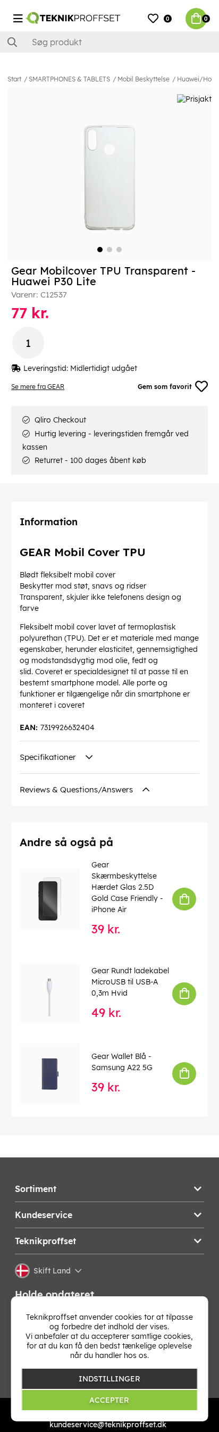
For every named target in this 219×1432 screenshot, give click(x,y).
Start (14, 79)
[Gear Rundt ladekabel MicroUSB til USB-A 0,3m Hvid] (57, 994)
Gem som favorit (165, 387)
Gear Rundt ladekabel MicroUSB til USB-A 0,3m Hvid (130, 982)
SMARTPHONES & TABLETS (69, 79)
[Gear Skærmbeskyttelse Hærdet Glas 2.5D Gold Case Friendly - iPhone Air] (57, 899)
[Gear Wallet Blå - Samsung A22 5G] (57, 1074)
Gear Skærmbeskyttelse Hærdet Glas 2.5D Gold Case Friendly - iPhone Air (127, 887)
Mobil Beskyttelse (143, 79)
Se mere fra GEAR (37, 387)
